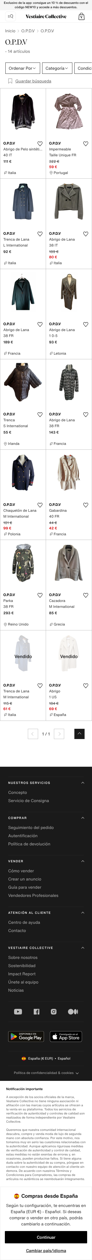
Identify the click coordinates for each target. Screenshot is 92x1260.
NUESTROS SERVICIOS (29, 783)
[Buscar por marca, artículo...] (10, 16)
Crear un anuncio (24, 879)
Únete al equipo (23, 982)
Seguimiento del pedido (31, 827)
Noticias (16, 990)
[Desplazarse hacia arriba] (79, 734)
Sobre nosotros (23, 957)
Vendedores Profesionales (33, 895)
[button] (81, 16)
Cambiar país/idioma (46, 1250)
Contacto (17, 930)
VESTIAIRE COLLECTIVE (30, 948)
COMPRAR (17, 818)
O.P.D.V (28, 31)
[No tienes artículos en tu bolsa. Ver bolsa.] (81, 16)
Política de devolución (29, 844)
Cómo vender (21, 871)
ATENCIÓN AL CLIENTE (29, 913)
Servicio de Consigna (28, 800)
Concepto (17, 792)
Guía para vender (24, 887)
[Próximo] (59, 734)
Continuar (46, 1237)
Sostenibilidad (22, 965)
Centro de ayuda (24, 922)
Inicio (10, 31)
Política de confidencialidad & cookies (43, 1072)
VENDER (16, 861)
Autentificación (23, 836)
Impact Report (22, 974)
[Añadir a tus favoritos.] (40, 144)
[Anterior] (33, 734)
